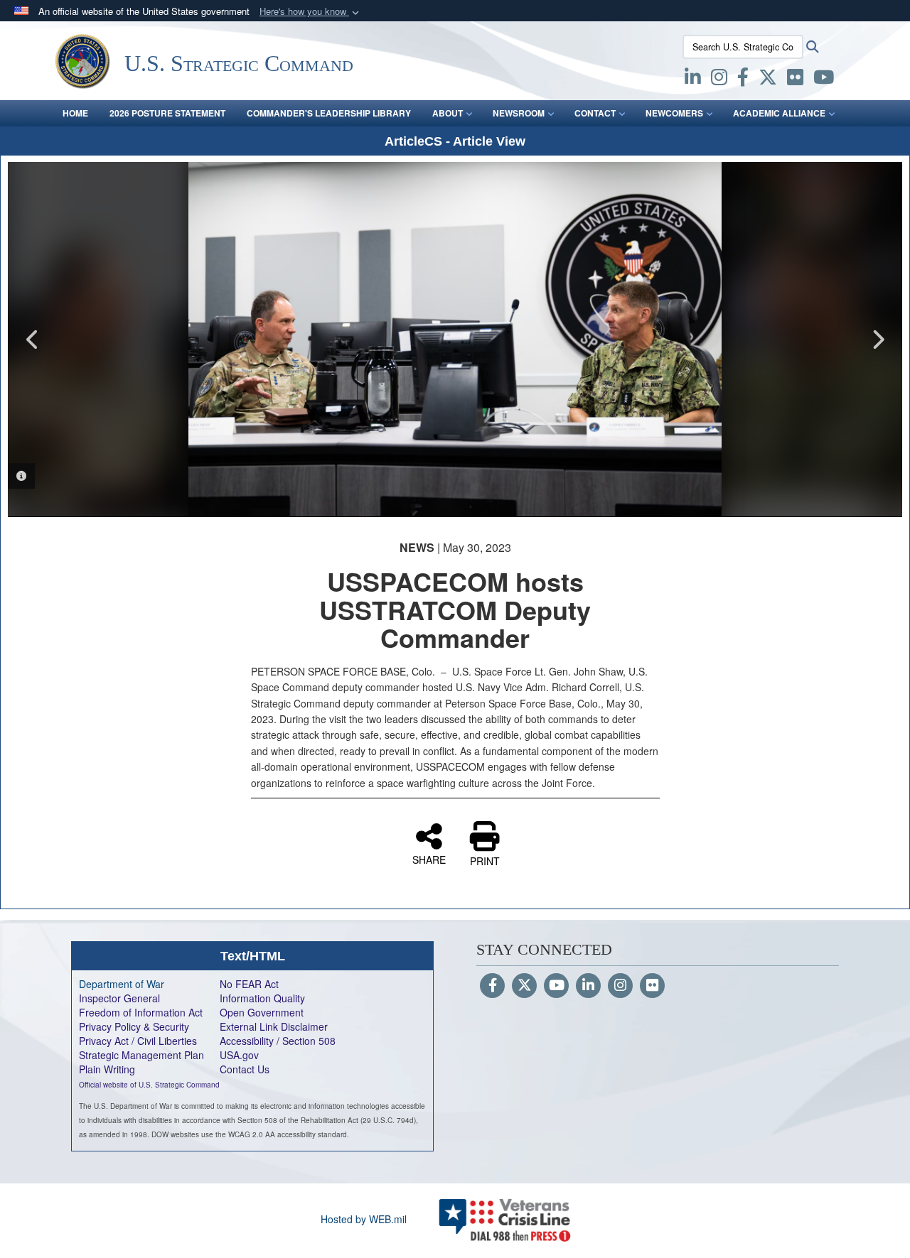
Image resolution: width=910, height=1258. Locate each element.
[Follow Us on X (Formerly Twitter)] (524, 986)
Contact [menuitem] (595, 113)
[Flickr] (652, 986)
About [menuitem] (447, 113)
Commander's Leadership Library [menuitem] (329, 113)
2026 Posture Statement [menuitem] (167, 113)
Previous (32, 339)
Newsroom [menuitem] (519, 113)
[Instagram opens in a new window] (719, 79)
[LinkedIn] (588, 986)
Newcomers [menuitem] (674, 113)
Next (877, 339)
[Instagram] (620, 986)
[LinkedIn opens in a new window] (693, 79)
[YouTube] (556, 986)
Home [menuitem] (75, 113)
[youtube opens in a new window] (823, 79)
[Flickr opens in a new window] (795, 79)
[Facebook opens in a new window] (743, 79)
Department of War (121, 984)
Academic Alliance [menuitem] (779, 113)
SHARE (429, 858)
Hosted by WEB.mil (364, 1219)
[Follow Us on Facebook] (492, 986)
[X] (768, 79)
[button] (310, 11)
